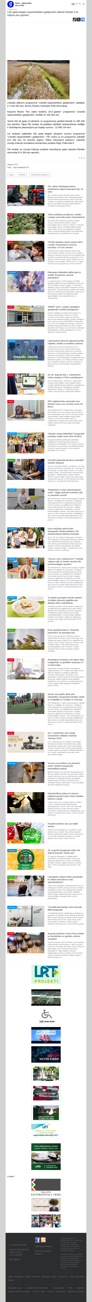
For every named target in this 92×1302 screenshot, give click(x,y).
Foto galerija (60, 1291)
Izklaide (11, 1280)
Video (71, 1277)
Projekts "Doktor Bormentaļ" (37, 1288)
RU (79, 4)
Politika (28, 1277)
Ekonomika (79, 1277)
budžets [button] (22, 175)
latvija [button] (11, 175)
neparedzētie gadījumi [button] (40, 175)
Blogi (43, 1291)
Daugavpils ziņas (15, 1288)
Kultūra (50, 1291)
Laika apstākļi (58, 1288)
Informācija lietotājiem (43, 1246)
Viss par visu (63, 1277)
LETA (15, 164)
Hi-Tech (36, 1291)
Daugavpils (18, 1277)
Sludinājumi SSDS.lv (75, 1291)
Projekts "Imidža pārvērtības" (19, 1291)
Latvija (10, 1277)
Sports (53, 1277)
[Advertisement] (46, 41)
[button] (83, 4)
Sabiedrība (45, 1277)
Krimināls (36, 1277)
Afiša (70, 1288)
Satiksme (80, 1288)
